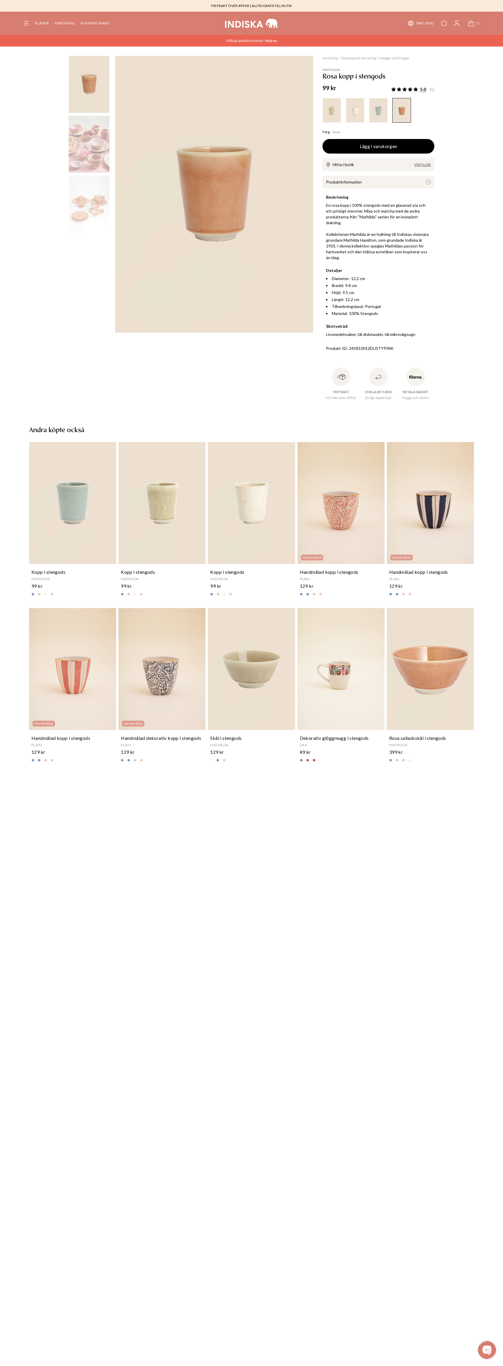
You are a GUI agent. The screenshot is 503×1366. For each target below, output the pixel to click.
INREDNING (65, 23)
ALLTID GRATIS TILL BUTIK (272, 5)
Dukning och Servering (358, 58)
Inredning (330, 58)
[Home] (251, 23)
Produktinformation (344, 181)
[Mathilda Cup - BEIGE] (332, 110)
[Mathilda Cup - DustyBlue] (378, 110)
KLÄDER (42, 23)
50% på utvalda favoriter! (245, 40)
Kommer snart (95, 23)
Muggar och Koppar (395, 58)
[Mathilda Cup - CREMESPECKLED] (355, 110)
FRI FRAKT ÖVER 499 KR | (231, 5)
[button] (26, 23)
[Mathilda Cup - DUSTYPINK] (401, 110)
